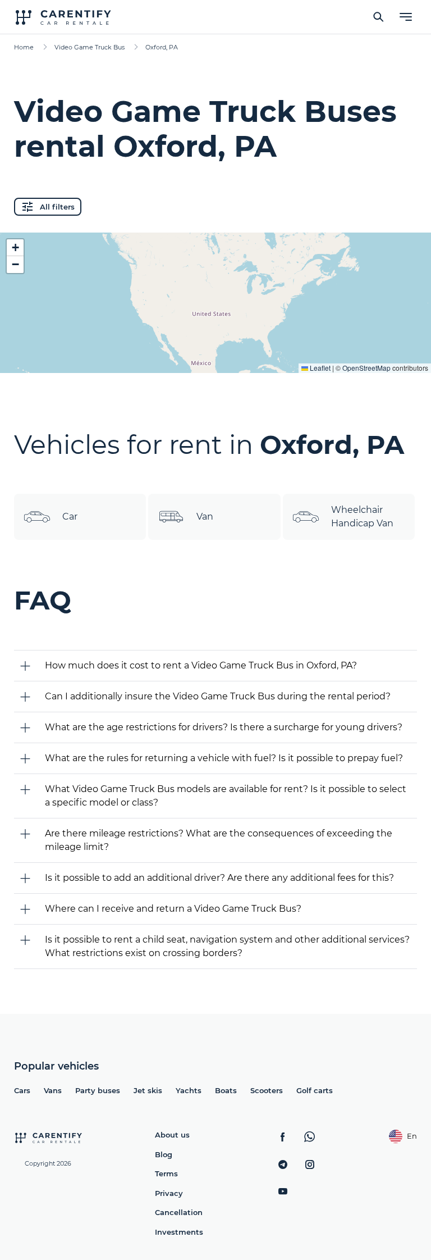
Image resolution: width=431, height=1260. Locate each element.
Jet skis (148, 1090)
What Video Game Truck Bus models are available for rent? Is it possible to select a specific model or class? (225, 796)
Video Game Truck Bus (89, 47)
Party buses (97, 1090)
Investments (179, 1231)
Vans (53, 1090)
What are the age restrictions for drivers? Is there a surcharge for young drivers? (223, 727)
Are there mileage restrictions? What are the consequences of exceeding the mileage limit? (218, 840)
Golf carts (314, 1090)
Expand (215, 355)
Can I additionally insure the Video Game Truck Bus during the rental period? (218, 696)
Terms (166, 1173)
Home (24, 47)
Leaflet (319, 367)
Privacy (169, 1193)
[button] (15, 247)
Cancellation (179, 1212)
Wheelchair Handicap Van (362, 516)
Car (69, 516)
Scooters (266, 1090)
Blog (163, 1154)
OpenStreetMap (366, 367)
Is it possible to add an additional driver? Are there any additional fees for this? (219, 877)
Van (204, 516)
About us (172, 1134)
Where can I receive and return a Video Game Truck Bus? (173, 908)
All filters (57, 206)
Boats (226, 1090)
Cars (22, 1090)
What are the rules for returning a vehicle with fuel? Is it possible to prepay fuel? (224, 758)
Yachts (188, 1090)
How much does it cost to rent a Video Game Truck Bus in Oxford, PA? (201, 665)
